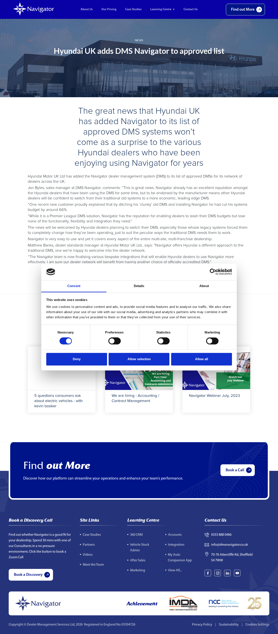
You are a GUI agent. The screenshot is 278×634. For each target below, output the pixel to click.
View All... (175, 570)
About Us (87, 9)
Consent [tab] (73, 286)
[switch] (114, 341)
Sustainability (229, 624)
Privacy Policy (202, 624)
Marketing (137, 570)
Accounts (175, 535)
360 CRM (136, 535)
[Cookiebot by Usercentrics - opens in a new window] (213, 272)
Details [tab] (139, 286)
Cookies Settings (257, 624)
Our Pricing (108, 9)
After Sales (137, 560)
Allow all (201, 359)
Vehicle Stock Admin (139, 547)
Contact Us (191, 9)
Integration (176, 545)
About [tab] (204, 286)
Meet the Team (93, 565)
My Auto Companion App (180, 557)
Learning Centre (160, 9)
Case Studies (133, 9)
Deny (77, 359)
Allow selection (139, 359)
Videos (88, 555)
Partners (89, 545)
